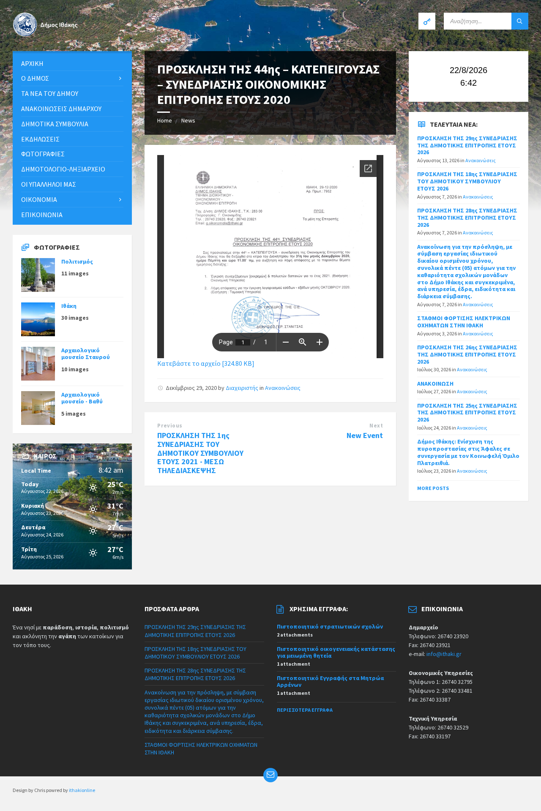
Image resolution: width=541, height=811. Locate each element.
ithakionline (82, 790)
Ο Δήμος (35, 78)
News (188, 120)
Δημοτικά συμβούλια (54, 124)
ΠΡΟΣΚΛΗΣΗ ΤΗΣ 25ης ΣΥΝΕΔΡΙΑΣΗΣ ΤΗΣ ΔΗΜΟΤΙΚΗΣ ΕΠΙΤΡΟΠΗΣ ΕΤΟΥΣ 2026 (467, 413)
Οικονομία (39, 199)
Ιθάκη (69, 306)
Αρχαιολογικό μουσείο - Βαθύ (82, 398)
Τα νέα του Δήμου (49, 93)
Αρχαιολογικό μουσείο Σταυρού (85, 353)
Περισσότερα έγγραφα (305, 710)
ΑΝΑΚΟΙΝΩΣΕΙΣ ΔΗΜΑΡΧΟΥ (61, 108)
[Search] (519, 21)
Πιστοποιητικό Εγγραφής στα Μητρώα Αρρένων (330, 681)
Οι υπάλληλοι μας (48, 184)
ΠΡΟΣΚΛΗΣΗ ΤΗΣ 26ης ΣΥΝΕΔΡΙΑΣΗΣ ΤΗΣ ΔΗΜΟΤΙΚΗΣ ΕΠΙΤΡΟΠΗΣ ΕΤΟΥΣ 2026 (467, 354)
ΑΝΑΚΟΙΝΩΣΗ (435, 383)
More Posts (433, 488)
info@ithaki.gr (444, 654)
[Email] (270, 775)
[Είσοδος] (426, 21)
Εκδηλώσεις (40, 139)
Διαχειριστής (242, 388)
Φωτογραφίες (43, 154)
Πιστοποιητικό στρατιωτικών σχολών (330, 626)
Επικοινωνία (42, 214)
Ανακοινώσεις (283, 388)
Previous (169, 425)
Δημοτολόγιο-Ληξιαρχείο (63, 169)
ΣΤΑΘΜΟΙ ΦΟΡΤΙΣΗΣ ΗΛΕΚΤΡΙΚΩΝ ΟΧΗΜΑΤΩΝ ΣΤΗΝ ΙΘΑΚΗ (463, 321)
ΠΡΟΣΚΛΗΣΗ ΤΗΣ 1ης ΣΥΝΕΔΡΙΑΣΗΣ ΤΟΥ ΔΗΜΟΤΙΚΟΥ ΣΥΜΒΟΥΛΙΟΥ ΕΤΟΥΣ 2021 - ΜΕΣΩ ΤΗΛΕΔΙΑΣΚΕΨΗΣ (200, 452)
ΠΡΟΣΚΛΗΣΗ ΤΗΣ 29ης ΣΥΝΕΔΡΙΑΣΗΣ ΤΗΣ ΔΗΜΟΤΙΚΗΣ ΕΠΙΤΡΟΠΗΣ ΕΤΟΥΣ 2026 (467, 145)
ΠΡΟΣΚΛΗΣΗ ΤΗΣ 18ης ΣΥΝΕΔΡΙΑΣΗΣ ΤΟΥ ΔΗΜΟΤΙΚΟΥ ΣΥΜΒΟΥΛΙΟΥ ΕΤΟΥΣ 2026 (467, 181)
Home (164, 120)
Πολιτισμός (77, 261)
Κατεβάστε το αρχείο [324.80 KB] (205, 363)
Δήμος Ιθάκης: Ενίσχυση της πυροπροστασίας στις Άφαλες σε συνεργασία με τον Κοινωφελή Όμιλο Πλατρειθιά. (468, 452)
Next (376, 425)
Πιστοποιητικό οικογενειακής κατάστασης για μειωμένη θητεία (336, 652)
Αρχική (32, 63)
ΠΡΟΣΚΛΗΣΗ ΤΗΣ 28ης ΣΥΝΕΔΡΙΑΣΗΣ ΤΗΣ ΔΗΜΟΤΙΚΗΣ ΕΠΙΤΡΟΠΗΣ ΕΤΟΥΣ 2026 (467, 218)
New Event (365, 435)
